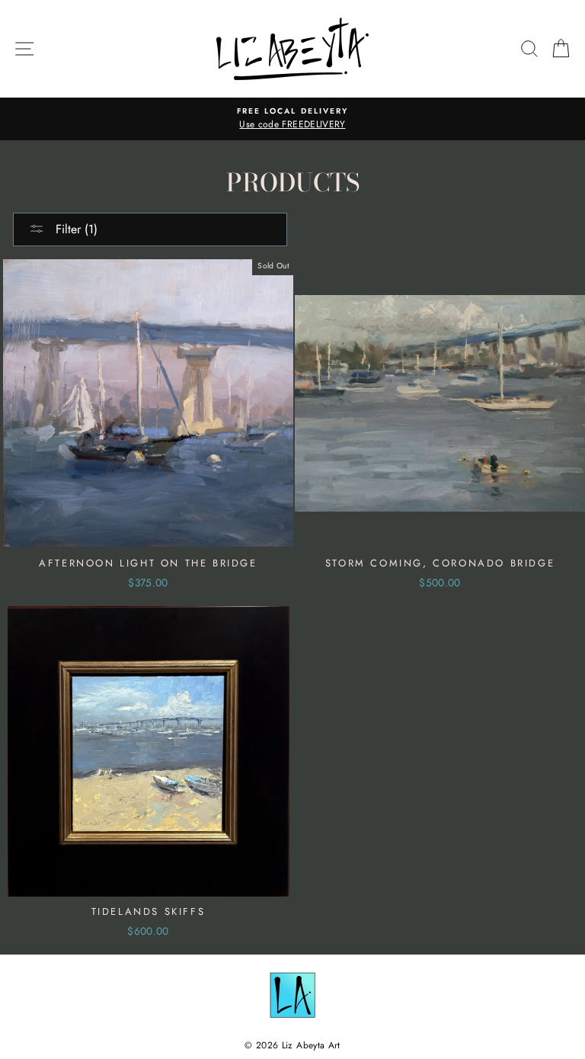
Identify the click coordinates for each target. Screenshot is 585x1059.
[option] (292, 119)
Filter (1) (75, 229)
